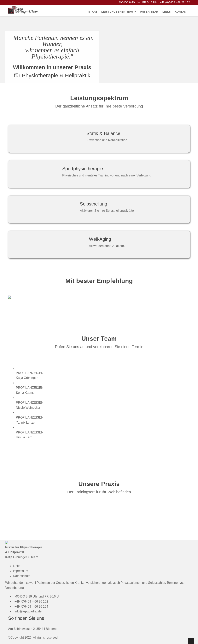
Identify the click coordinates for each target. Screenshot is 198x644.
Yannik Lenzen (26, 422)
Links (166, 11)
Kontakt (181, 11)
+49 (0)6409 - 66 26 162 (175, 2)
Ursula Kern (24, 437)
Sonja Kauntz (25, 392)
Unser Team (149, 11)
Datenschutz (21, 576)
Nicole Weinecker (28, 407)
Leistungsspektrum (117, 11)
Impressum (20, 571)
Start (92, 11)
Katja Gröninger (27, 377)
